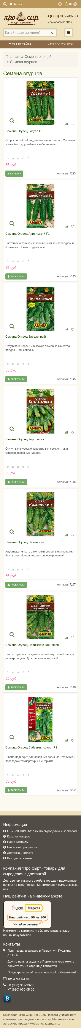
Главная (12, 57)
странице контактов (43, 966)
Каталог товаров (18, 836)
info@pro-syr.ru (18, 979)
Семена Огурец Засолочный (25, 336)
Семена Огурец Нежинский (24, 542)
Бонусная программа (22, 847)
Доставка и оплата (20, 852)
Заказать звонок (60, 22)
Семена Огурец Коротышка (24, 439)
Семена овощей (38, 57)
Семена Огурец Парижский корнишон (32, 644)
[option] (40, 103)
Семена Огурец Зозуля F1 (24, 131)
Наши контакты (18, 842)
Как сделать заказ (19, 858)
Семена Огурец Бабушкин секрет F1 (31, 747)
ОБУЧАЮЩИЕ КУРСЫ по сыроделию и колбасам (42, 831)
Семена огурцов (23, 62)
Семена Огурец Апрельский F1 (27, 233)
